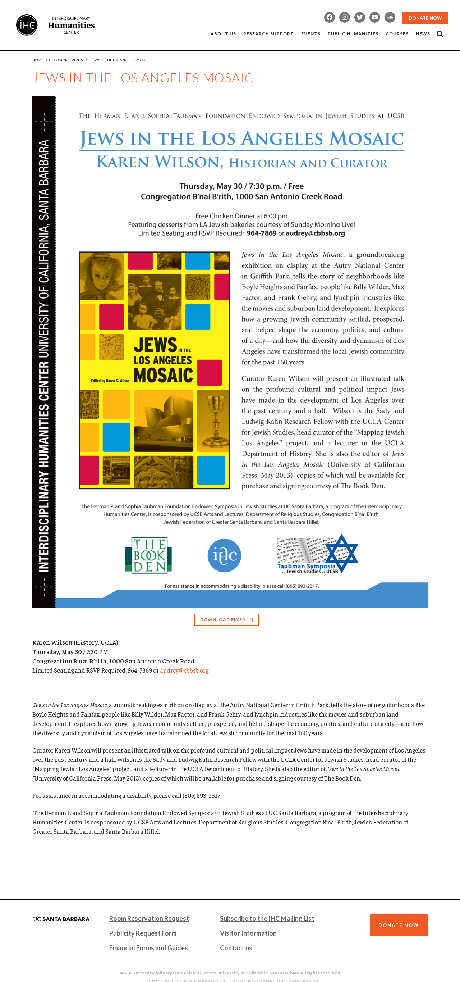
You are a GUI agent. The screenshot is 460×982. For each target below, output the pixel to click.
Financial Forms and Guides (148, 948)
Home (37, 60)
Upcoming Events (66, 60)
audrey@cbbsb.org (184, 670)
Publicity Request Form (142, 933)
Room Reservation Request (149, 918)
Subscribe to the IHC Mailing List (267, 918)
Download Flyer (222, 619)
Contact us (236, 948)
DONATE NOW (425, 18)
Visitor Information (248, 933)
